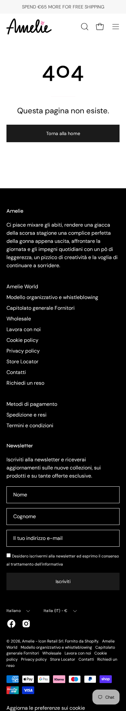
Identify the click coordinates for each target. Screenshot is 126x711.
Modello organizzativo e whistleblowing (52, 297)
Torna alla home (63, 133)
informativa (52, 564)
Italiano (13, 610)
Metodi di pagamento (31, 404)
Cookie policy (22, 340)
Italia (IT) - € (56, 610)
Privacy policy (23, 350)
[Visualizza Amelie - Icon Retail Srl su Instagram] (26, 624)
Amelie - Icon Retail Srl (42, 641)
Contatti (16, 372)
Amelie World (22, 286)
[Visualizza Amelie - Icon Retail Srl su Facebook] (11, 624)
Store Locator (22, 361)
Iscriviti (63, 581)
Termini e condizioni (29, 425)
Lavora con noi (23, 329)
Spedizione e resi (26, 414)
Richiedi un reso (25, 383)
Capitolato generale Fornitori (40, 308)
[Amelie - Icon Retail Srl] (29, 26)
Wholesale (18, 318)
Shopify (91, 641)
